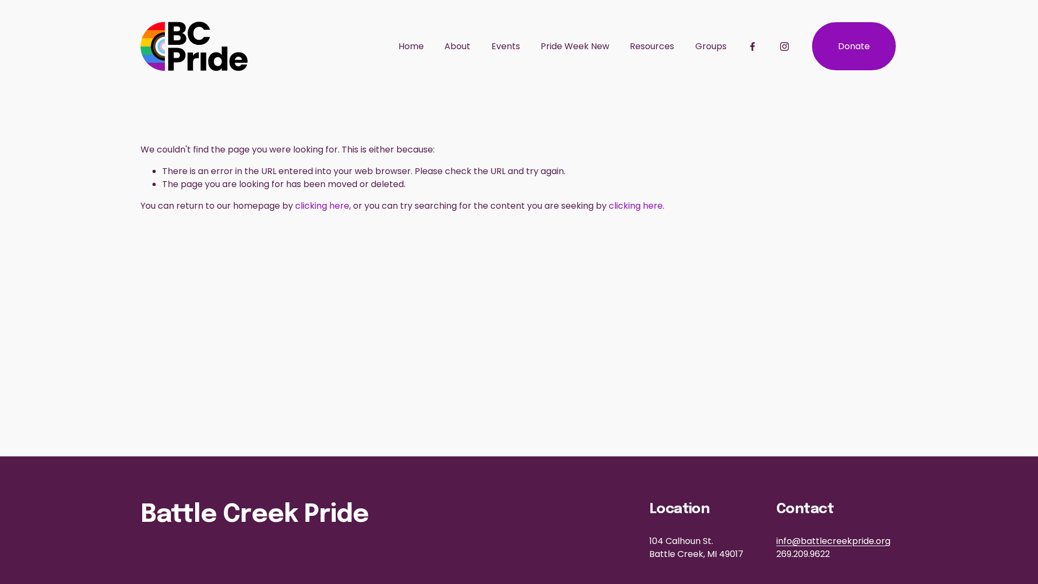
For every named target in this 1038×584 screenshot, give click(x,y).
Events (505, 46)
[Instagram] (784, 46)
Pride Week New (575, 46)
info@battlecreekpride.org (833, 541)
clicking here (322, 206)
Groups (711, 46)
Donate (854, 46)
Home (411, 46)
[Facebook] (752, 46)
